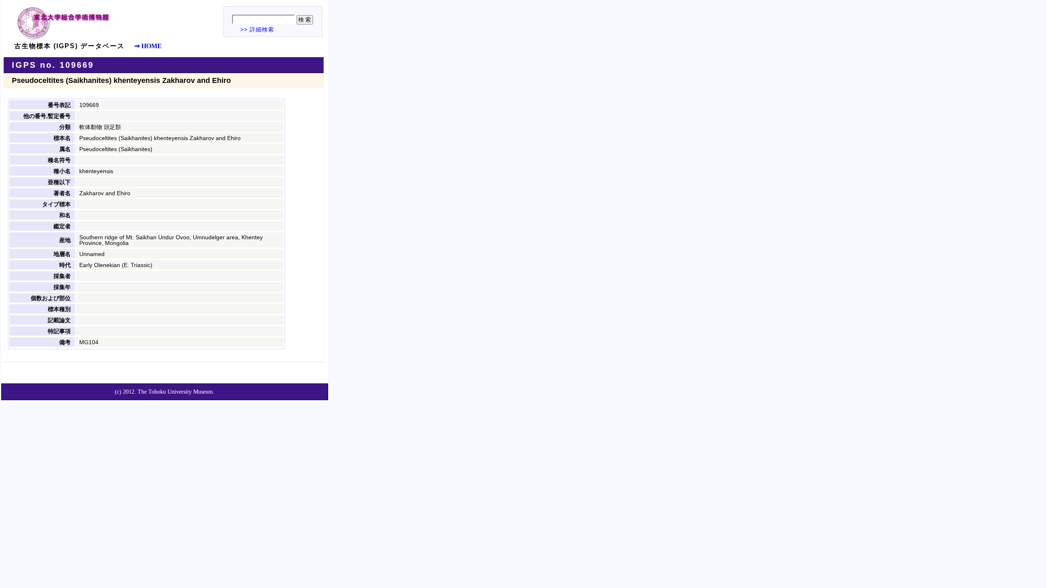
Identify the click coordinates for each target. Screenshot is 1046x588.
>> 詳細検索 (257, 29)
